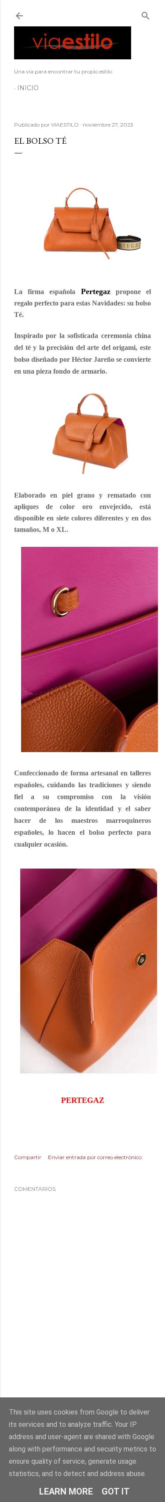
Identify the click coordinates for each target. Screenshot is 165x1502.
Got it (116, 1491)
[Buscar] (145, 13)
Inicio (28, 88)
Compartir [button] (27, 1157)
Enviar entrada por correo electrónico (95, 1157)
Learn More (66, 1491)
